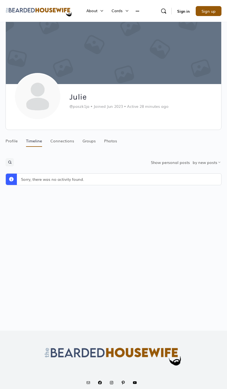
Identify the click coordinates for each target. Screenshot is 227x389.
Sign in (183, 11)
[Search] (163, 11)
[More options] (137, 11)
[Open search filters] (10, 162)
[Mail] (90, 382)
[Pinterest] (125, 382)
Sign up (209, 11)
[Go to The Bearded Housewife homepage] (39, 10)
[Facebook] (102, 382)
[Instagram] (113, 382)
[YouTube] (137, 382)
